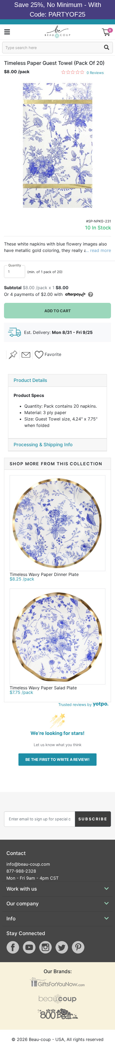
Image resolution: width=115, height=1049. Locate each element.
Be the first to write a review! (57, 759)
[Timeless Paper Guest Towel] (57, 145)
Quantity (14, 265)
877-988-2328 (21, 871)
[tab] (57, 380)
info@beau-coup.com (28, 864)
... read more (98, 250)
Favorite (52, 354)
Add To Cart (57, 310)
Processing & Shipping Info (43, 444)
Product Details (30, 380)
